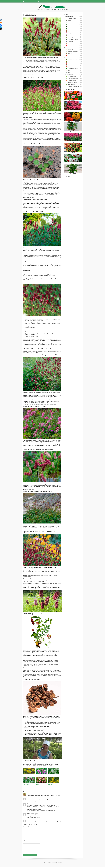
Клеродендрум (73, 163)
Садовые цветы (40, 1)
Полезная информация (68, 74)
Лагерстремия (73, 110)
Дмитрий (29, 793)
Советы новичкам (71, 84)
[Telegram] (1, 27)
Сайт (24, 849)
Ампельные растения (72, 18)
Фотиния (73, 152)
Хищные (69, 43)
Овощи (69, 66)
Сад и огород (49, 1)
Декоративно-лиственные (73, 24)
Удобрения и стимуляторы (73, 86)
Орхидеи (70, 33)
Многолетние (70, 49)
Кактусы (69, 28)
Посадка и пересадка (72, 80)
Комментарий (26, 826)
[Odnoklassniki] (1, 22)
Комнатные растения (30, 1)
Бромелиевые (71, 22)
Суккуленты (70, 41)
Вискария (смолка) (73, 142)
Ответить (37, 793)
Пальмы (69, 35)
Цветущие (70, 45)
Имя (24, 840)
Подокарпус (73, 131)
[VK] (1, 20)
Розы (69, 55)
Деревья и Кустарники (72, 26)
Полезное (57, 1)
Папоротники (70, 37)
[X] (1, 29)
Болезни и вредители (72, 76)
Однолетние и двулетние (73, 51)
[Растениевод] (52, 7)
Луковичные (70, 30)
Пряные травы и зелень (73, 68)
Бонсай (69, 20)
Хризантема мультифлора (73, 121)
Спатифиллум (73, 173)
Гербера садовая (73, 100)
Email (24, 845)
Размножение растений (72, 82)
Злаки (69, 70)
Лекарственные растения (73, 78)
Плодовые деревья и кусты (73, 61)
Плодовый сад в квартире (73, 39)
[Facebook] (1, 25)
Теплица (69, 72)
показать (30, 74)
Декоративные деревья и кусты (74, 59)
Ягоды (69, 63)
